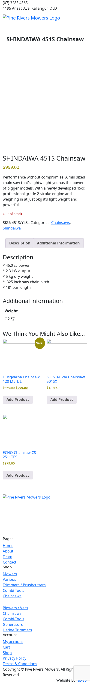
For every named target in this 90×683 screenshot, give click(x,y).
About (8, 551)
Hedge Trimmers (17, 629)
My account (13, 641)
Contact (9, 562)
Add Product (17, 399)
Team (7, 556)
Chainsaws (60, 222)
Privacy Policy (14, 658)
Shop (7, 652)
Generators (13, 624)
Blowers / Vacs (15, 607)
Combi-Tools (13, 590)
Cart (6, 647)
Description (19, 243)
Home (8, 545)
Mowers (10, 573)
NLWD (81, 680)
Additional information (58, 243)
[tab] (19, 243)
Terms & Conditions (20, 663)
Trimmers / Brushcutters (24, 584)
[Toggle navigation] (84, 18)
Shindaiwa (12, 228)
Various (9, 579)
